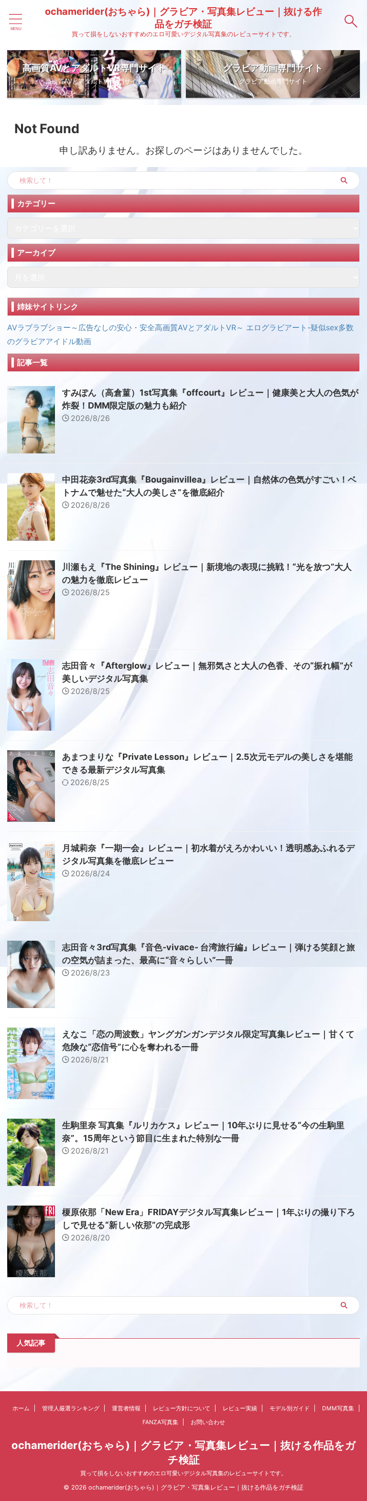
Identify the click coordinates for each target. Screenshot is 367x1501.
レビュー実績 (240, 1408)
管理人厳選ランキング (70, 1408)
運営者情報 (126, 1408)
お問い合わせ (208, 1422)
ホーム (21, 1408)
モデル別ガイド (290, 1408)
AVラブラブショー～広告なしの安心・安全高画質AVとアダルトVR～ (125, 327)
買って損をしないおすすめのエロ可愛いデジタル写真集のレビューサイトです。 (183, 1473)
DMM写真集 (338, 1408)
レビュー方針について (181, 1408)
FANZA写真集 (160, 1422)
